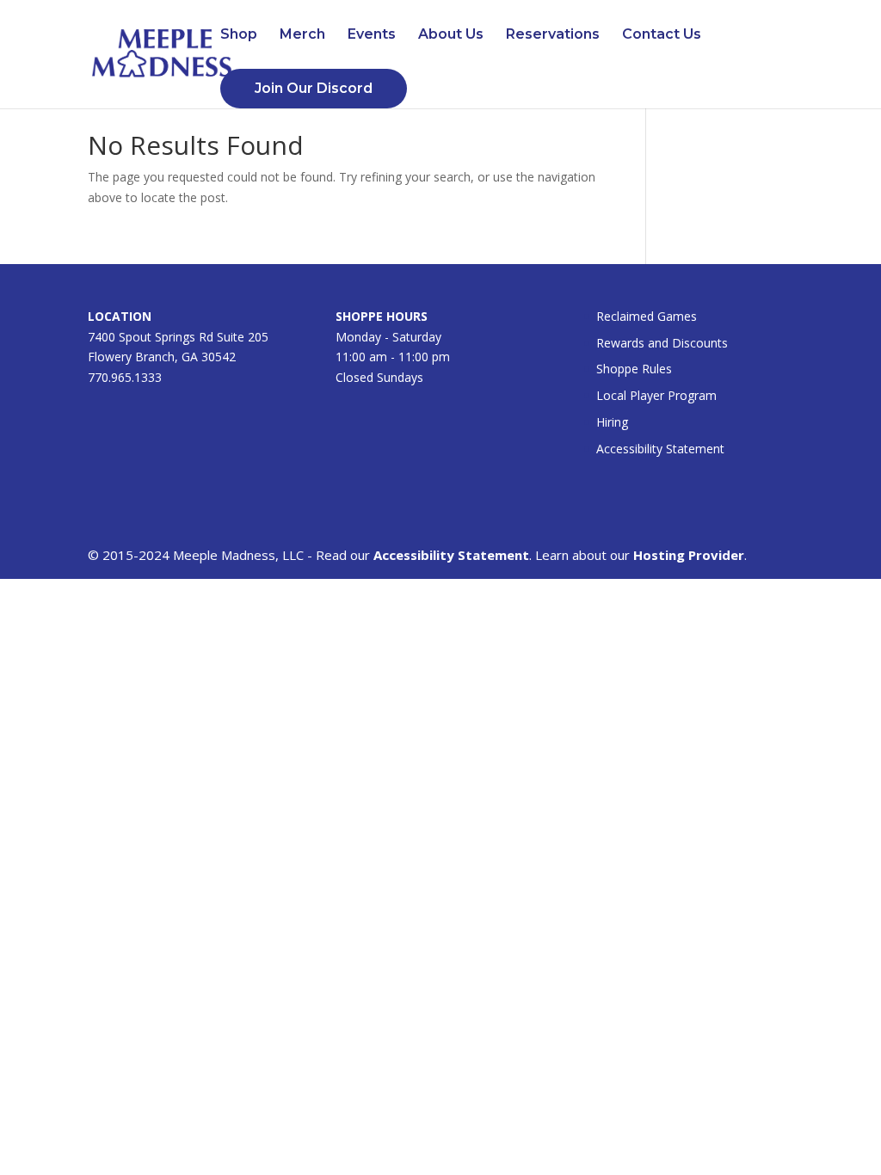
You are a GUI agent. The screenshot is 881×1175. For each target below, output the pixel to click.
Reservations (553, 35)
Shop (238, 35)
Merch (302, 35)
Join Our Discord (314, 88)
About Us (451, 35)
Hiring (612, 422)
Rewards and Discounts (662, 343)
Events (372, 35)
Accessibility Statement (660, 448)
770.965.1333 (125, 377)
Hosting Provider (688, 554)
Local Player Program (656, 395)
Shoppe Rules (634, 368)
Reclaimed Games (646, 316)
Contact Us (661, 35)
